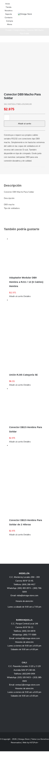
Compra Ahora (19, 30)
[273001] (24, 66)
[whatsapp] (12, 171)
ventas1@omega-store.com (27, 685)
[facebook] (4, 171)
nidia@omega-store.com (27, 595)
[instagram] (8, 171)
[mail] (17, 171)
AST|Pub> (34, 742)
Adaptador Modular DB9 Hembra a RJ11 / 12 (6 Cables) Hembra (26, 282)
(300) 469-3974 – (25, 588)
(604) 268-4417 (28, 584)
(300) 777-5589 (29, 635)
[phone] (21, 171)
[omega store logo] (25, 14)
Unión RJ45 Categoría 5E (23, 374)
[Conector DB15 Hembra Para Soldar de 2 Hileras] (27, 480)
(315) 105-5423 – (25, 677)
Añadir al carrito (24, 124)
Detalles (27, 296)
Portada (8, 30)
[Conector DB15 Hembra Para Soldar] (27, 405)
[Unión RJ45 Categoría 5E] (27, 334)
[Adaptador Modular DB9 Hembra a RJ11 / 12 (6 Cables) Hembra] (27, 255)
